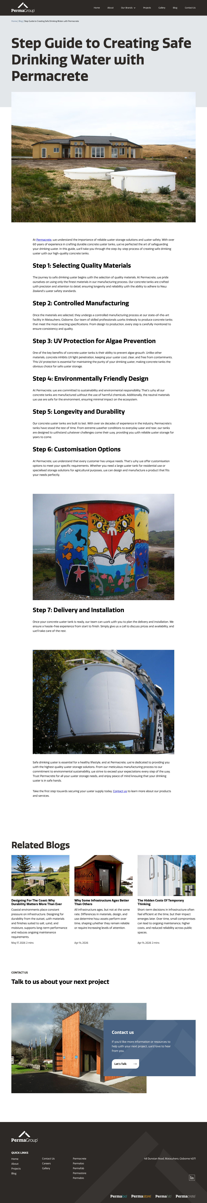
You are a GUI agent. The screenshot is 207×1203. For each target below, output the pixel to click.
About (14, 1163)
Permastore (79, 1173)
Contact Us (48, 1158)
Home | (14, 21)
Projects (16, 1168)
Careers (46, 1163)
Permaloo (78, 1163)
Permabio (78, 1178)
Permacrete (43, 239)
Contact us (120, 791)
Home (14, 1159)
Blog (13, 1173)
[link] (23, 7)
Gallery (46, 1168)
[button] (128, 8)
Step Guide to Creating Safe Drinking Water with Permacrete (51, 21)
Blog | (21, 21)
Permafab (78, 1168)
